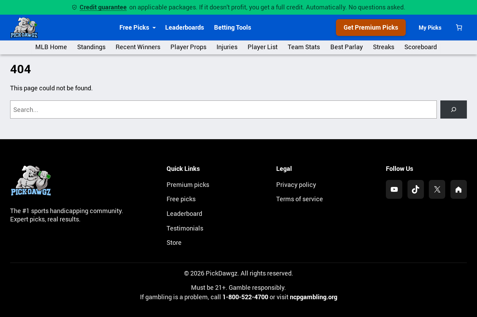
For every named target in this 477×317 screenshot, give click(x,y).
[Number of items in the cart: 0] (459, 27)
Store (174, 242)
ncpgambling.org (313, 297)
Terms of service (299, 199)
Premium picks (188, 184)
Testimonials (185, 228)
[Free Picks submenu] (154, 27)
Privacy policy (296, 184)
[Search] (453, 109)
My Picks (430, 27)
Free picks (181, 199)
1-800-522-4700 (245, 297)
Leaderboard (184, 213)
